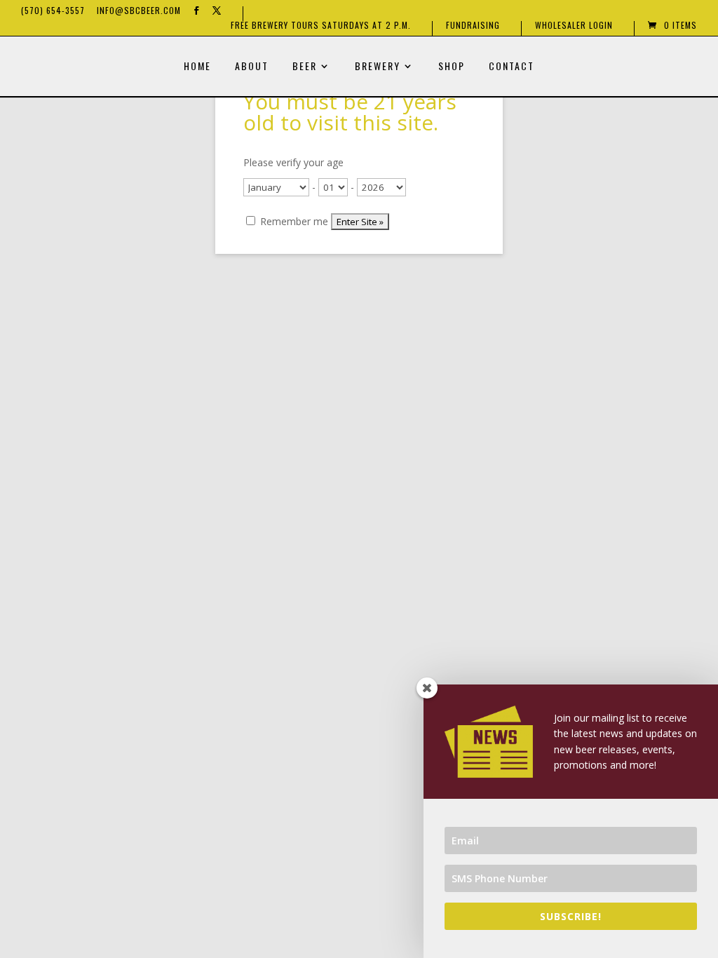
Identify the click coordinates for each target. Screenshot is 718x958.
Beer (304, 67)
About (252, 67)
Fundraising (473, 26)
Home (197, 67)
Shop (451, 67)
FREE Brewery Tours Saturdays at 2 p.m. (321, 26)
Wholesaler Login (574, 26)
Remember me (292, 221)
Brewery (377, 67)
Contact (511, 67)
